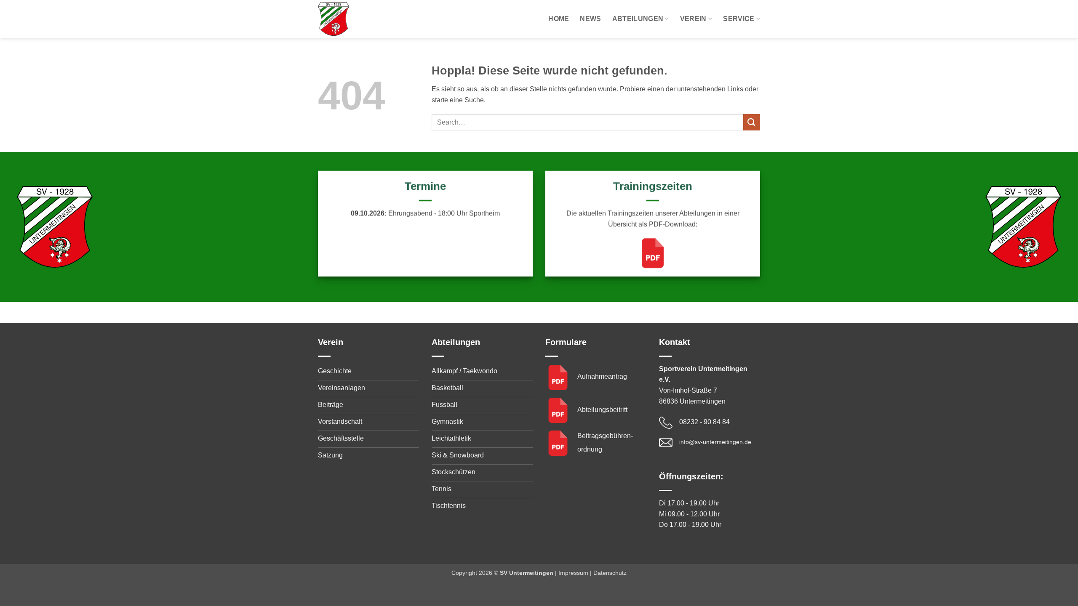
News (590, 18)
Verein (693, 18)
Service (738, 18)
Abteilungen (638, 18)
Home (558, 18)
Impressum (573, 572)
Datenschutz (610, 572)
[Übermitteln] (751, 122)
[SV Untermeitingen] (360, 19)
